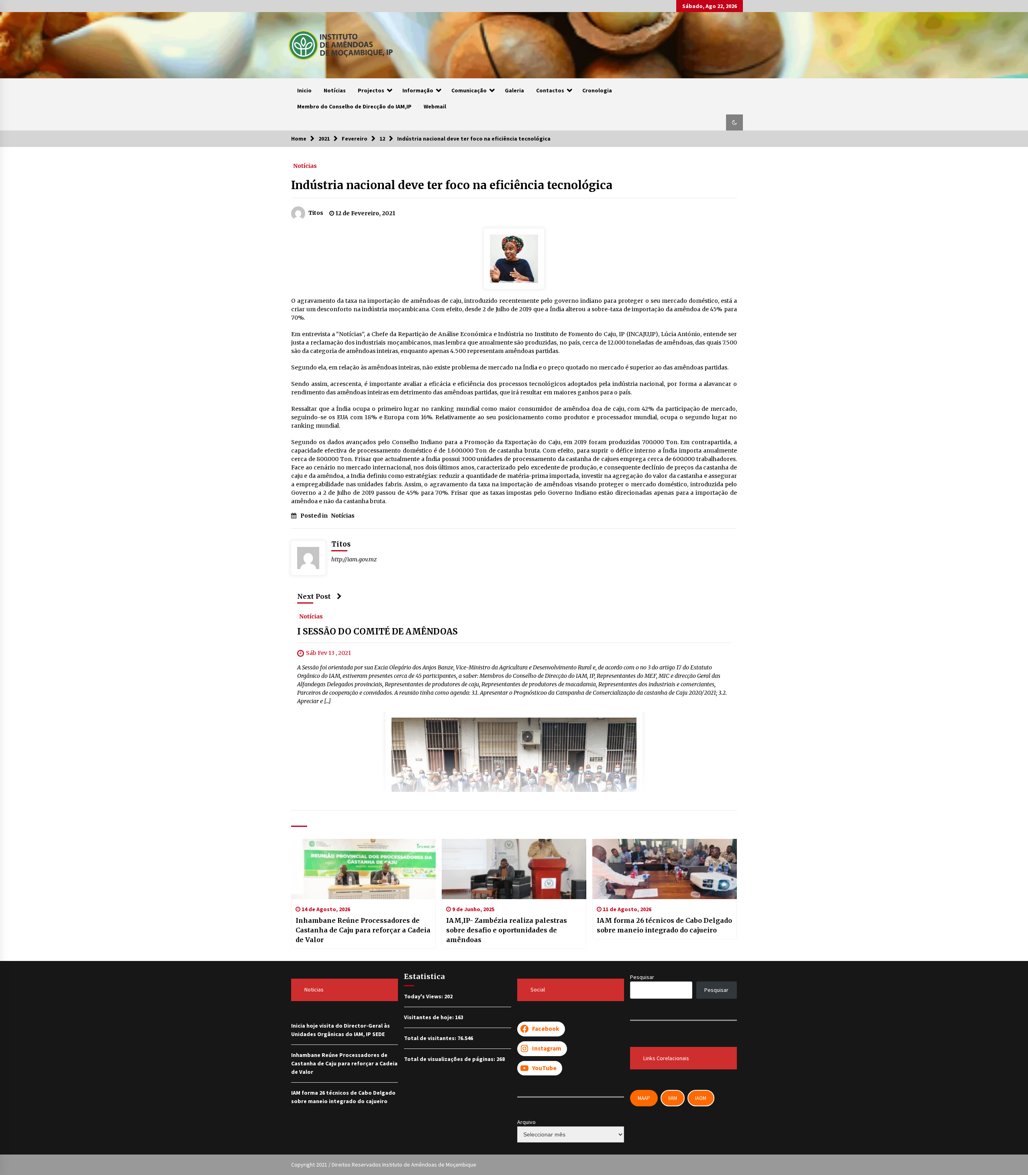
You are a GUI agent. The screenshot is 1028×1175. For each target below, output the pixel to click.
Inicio (304, 90)
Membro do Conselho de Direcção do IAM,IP (354, 106)
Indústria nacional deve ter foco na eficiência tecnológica (451, 185)
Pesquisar (642, 977)
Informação (417, 90)
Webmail (435, 106)
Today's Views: (424, 996)
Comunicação (469, 90)
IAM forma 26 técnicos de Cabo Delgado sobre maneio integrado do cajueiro (664, 925)
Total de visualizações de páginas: (450, 1059)
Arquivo (526, 1122)
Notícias (335, 90)
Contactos (550, 90)
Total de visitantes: (430, 1038)
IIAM (672, 1098)
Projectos (371, 90)
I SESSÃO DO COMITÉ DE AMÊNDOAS (377, 631)
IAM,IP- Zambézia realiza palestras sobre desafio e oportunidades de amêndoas (506, 930)
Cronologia (597, 90)
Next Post (314, 596)
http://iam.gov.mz (354, 559)
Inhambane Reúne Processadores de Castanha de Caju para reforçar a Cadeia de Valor (363, 930)
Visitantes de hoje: (429, 1017)
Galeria (514, 90)
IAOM (700, 1098)
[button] (734, 122)
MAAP (644, 1098)
